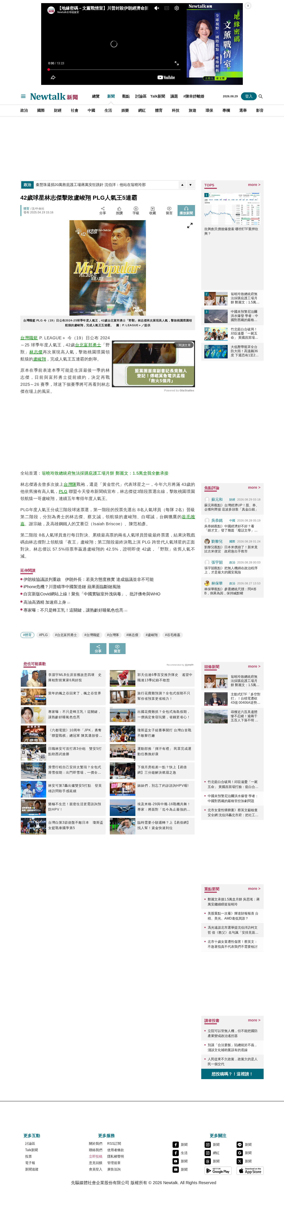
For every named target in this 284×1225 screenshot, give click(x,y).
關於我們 (95, 1143)
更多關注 (218, 1135)
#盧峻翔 (152, 635)
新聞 (111, 96)
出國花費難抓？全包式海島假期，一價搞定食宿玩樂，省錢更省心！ (163, 714)
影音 (260, 110)
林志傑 (36, 352)
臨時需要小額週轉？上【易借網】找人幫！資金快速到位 (163, 825)
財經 (58, 110)
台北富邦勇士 (88, 345)
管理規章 (114, 1163)
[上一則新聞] (182, 185)
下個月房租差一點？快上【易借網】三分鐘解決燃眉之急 (162, 769)
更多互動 (31, 1135)
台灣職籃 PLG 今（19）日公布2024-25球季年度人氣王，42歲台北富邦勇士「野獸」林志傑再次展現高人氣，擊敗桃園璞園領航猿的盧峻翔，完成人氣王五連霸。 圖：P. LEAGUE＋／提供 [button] (107, 323)
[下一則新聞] (190, 185)
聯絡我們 (95, 1150)
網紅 (142, 110)
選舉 (243, 110)
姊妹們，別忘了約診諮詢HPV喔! (163, 785)
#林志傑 (132, 635)
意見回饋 (95, 1163)
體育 (159, 110)
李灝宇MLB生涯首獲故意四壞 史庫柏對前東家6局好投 (75, 677)
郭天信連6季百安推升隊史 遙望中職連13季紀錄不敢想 (165, 677)
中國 (91, 110)
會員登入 (95, 1169)
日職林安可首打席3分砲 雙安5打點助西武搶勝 (75, 751)
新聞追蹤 (31, 1169)
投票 (28, 1156)
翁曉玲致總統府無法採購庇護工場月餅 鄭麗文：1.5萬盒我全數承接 (105, 473)
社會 (74, 110)
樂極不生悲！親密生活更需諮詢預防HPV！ (74, 806)
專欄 (226, 110)
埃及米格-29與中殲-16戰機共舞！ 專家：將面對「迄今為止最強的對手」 (164, 807)
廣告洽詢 (114, 1169)
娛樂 (125, 110)
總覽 (96, 96)
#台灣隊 (113, 635)
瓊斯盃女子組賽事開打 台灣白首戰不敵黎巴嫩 (164, 732)
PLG (63, 491)
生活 (108, 110)
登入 (249, 96)
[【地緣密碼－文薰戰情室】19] (215, 44)
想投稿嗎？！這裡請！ (232, 1074)
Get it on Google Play (218, 1170)
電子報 (30, 1163)
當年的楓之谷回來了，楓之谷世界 (74, 693)
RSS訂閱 (114, 1143)
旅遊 (192, 110)
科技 (175, 110)
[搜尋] (261, 96)
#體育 (27, 635)
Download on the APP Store (250, 1170)
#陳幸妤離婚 (193, 96)
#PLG (43, 635)
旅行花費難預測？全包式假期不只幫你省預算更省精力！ (163, 695)
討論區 (141, 96)
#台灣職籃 (92, 635)
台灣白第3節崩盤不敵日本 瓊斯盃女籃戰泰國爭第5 (75, 825)
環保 (209, 110)
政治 (24, 110)
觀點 (126, 96)
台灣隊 (70, 484)
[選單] (23, 96)
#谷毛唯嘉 (172, 635)
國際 (41, 110)
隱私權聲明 (115, 1156)
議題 (174, 96)
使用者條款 (115, 1150)
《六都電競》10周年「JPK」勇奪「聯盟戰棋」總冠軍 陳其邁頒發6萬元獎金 (75, 733)
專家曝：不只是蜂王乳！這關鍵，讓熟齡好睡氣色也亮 (74, 714)
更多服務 (106, 1135)
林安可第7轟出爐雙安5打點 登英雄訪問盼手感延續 (75, 788)
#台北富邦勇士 (66, 635)
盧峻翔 (39, 359)
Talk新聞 (157, 96)
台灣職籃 (29, 338)
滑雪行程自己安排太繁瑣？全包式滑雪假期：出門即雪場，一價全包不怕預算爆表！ (74, 770)
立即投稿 (95, 1156)
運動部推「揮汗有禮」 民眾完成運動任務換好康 (164, 751)
